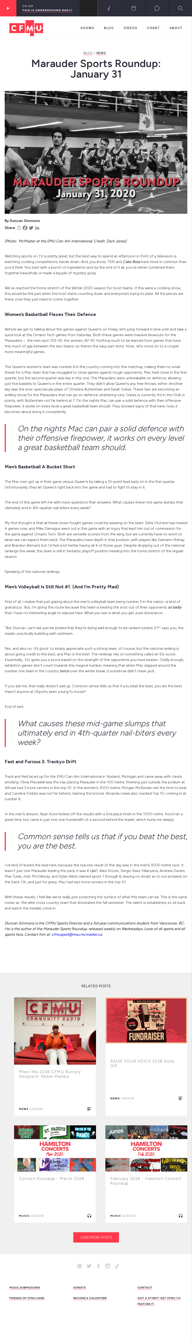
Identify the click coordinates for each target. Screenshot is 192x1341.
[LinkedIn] (37, 228)
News (101, 53)
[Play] (8, 8)
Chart (153, 28)
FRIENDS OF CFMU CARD (26, 1298)
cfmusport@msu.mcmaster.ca (77, 934)
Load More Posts (96, 1237)
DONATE (79, 1287)
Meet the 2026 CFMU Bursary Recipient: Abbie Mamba (50, 1074)
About (176, 28)
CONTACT (144, 1287)
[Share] (19, 228)
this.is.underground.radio (47, 10)
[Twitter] (31, 228)
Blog (109, 28)
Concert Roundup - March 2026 (51, 1178)
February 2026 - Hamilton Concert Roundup (145, 1181)
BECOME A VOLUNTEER (90, 1298)
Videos (130, 28)
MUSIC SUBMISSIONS (24, 1287)
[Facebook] (25, 228)
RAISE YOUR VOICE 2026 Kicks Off (142, 1063)
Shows (87, 28)
